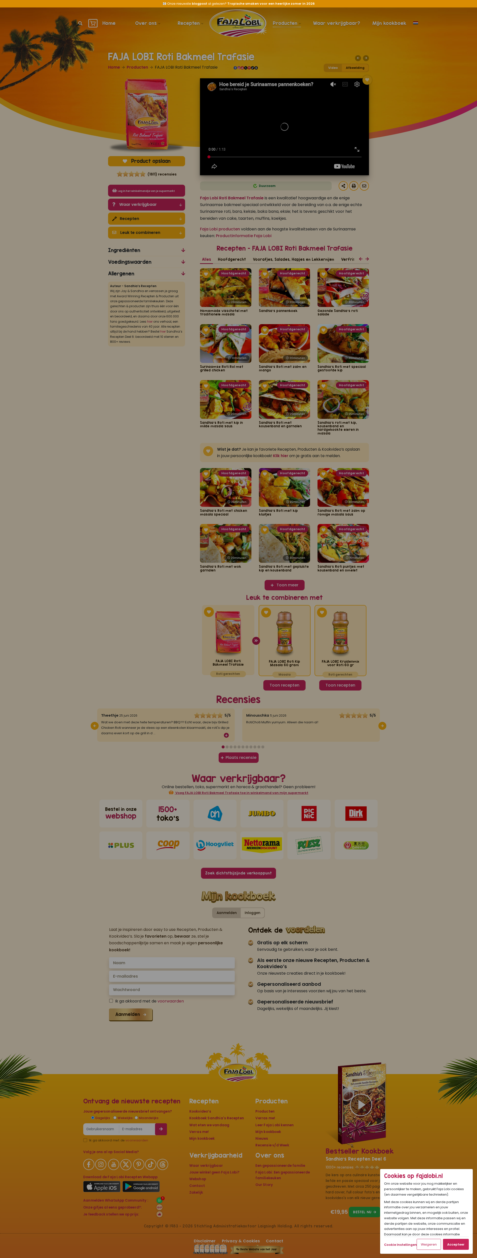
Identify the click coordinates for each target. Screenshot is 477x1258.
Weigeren (429, 1244)
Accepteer (456, 1244)
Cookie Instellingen (400, 1245)
